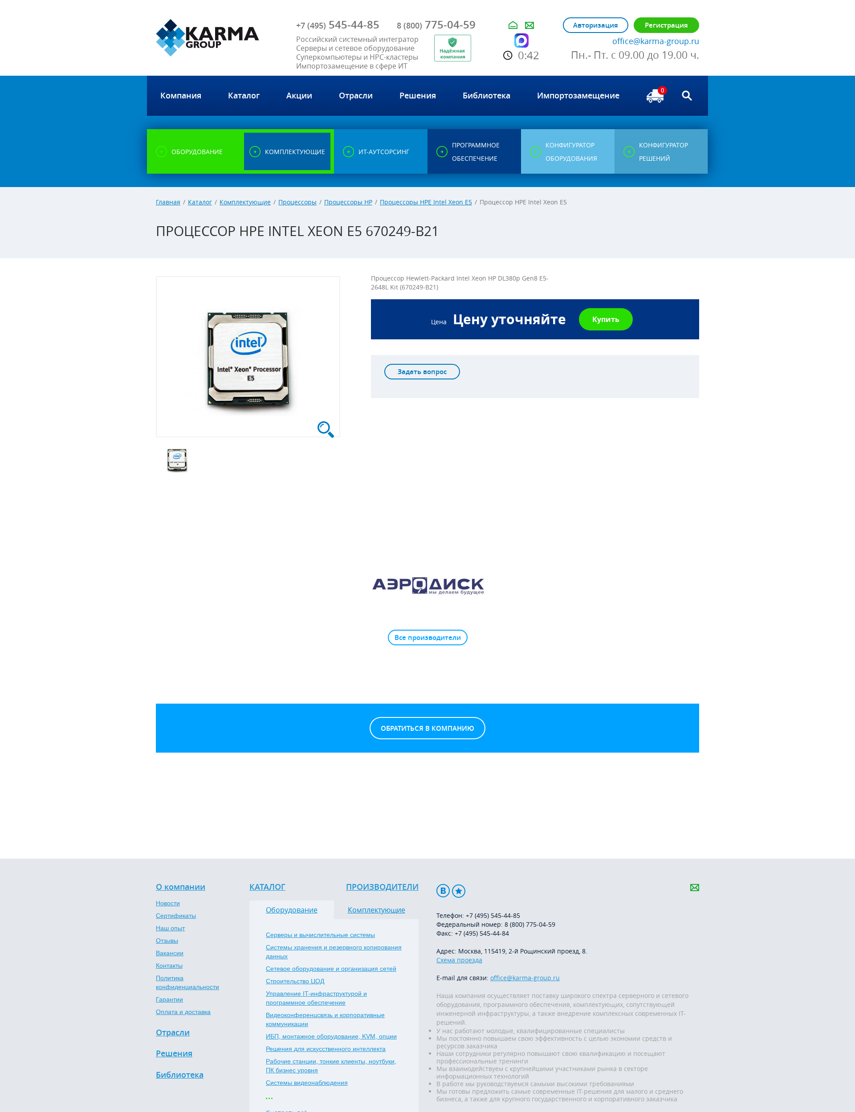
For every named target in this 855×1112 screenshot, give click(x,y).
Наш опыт (170, 928)
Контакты (169, 965)
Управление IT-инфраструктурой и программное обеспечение (316, 998)
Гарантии (169, 999)
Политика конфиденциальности (187, 982)
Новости (168, 903)
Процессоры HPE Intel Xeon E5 (426, 202)
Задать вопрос (422, 371)
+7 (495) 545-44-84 (482, 933)
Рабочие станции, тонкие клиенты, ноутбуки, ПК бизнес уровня (331, 1066)
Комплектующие (245, 202)
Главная (168, 202)
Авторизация (595, 25)
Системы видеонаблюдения (307, 1082)
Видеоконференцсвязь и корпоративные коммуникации (325, 1019)
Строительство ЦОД (295, 981)
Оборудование (292, 910)
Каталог (200, 202)
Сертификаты (176, 915)
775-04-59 (436, 24)
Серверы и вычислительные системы (320, 934)
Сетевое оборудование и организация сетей (331, 968)
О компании (180, 887)
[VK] (443, 891)
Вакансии (169, 953)
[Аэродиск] (427, 585)
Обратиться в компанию (427, 728)
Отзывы (167, 940)
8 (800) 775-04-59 (530, 924)
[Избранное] (458, 891)
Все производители (428, 637)
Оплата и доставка (183, 1011)
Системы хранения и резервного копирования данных (334, 952)
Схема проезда (459, 960)
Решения (174, 1054)
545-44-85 (337, 24)
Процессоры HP (348, 202)
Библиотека (180, 1075)
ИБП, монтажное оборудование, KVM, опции (331, 1036)
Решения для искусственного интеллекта (326, 1048)
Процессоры (297, 202)
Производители (382, 887)
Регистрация (666, 25)
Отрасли (173, 1033)
